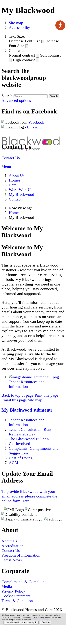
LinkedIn (34, 127)
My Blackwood (21, 194)
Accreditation (12, 545)
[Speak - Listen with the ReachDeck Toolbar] (60, 25)
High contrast (24, 60)
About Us (17, 175)
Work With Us (20, 189)
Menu (6, 166)
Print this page (46, 395)
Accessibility (19, 27)
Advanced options (16, 100)
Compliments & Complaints (24, 581)
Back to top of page (17, 395)
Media (6, 586)
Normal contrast (22, 55)
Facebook (36, 122)
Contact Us (10, 157)
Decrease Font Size (24, 41)
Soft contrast (50, 55)
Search (6, 95)
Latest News (11, 560)
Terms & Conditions (17, 600)
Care (12, 185)
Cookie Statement (15, 596)
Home (14, 212)
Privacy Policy (13, 591)
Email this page (14, 400)
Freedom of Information (20, 555)
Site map (16, 22)
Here (29, 496)
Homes (14, 180)
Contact (15, 199)
